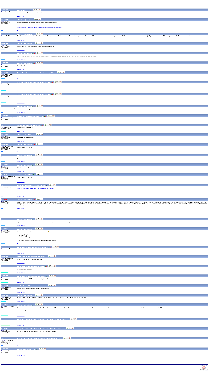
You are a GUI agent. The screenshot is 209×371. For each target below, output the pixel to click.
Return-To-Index (20, 16)
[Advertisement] (30, 4)
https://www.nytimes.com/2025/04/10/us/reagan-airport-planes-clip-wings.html (35, 188)
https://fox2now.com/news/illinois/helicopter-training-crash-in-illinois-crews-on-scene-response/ (39, 27)
